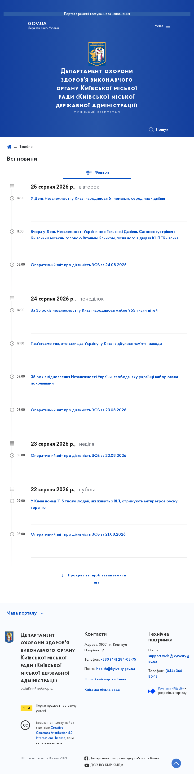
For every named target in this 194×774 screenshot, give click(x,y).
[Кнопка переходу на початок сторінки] (176, 763)
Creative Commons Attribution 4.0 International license (54, 733)
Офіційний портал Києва (105, 679)
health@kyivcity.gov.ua (115, 669)
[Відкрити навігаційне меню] (168, 26)
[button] (97, 173)
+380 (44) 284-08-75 (118, 660)
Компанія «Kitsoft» (171, 689)
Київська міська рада (102, 690)
